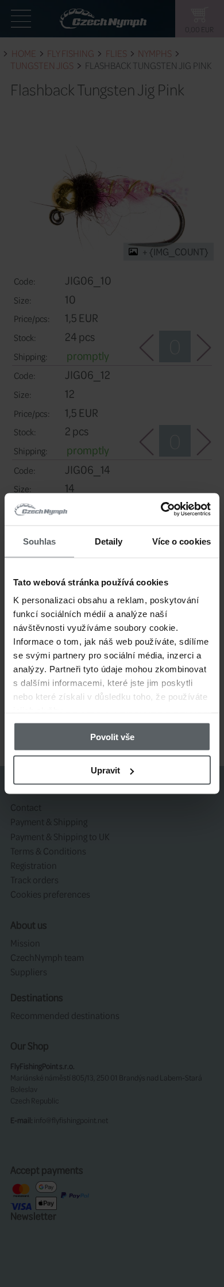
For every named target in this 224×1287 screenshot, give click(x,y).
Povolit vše (112, 736)
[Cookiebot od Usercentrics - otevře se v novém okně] (161, 509)
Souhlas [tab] (39, 541)
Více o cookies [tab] (181, 541)
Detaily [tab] (109, 541)
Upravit (105, 770)
